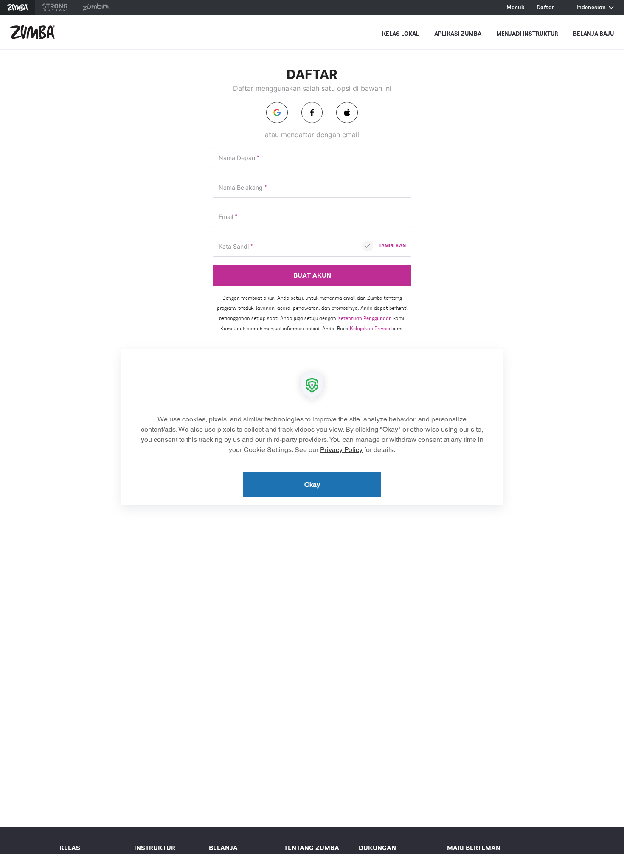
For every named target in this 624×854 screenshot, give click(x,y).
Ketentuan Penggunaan (364, 318)
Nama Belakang (243, 187)
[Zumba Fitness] (32, 32)
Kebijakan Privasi (370, 328)
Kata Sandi (236, 246)
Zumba (17, 7)
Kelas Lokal (400, 33)
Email (228, 217)
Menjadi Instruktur (527, 33)
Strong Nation (55, 7)
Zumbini (96, 7)
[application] (312, 427)
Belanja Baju (593, 33)
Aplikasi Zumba (457, 33)
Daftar (545, 8)
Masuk (515, 8)
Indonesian (591, 8)
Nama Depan (239, 158)
